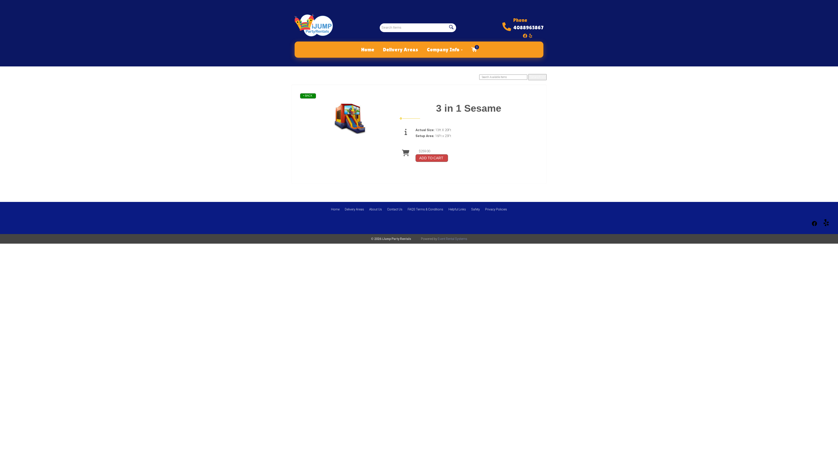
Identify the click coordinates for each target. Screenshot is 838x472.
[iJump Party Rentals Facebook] (525, 35)
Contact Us (394, 209)
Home (367, 49)
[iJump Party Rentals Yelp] (530, 35)
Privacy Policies (496, 209)
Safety (475, 209)
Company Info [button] (443, 49)
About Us (375, 209)
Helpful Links (457, 209)
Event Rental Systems (452, 239)
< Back (307, 95)
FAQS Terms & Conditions (425, 209)
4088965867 (528, 27)
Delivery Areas (400, 49)
